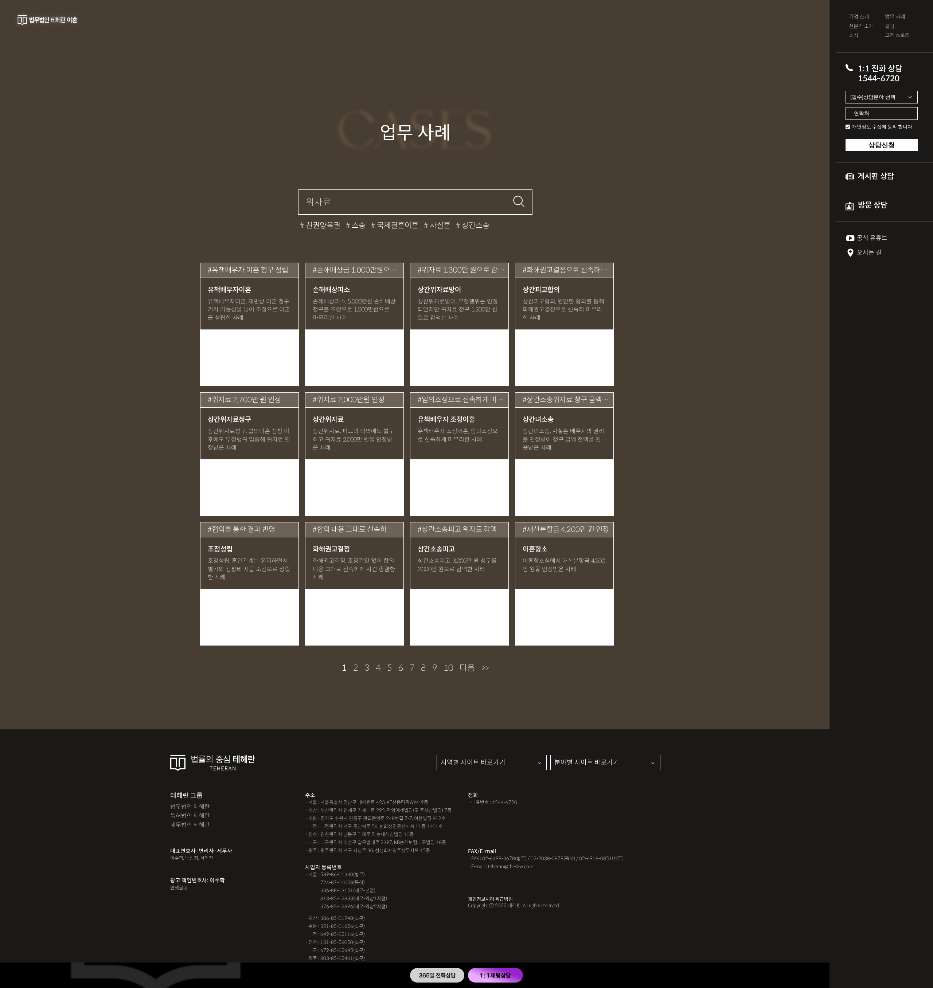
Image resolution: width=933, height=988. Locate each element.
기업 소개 (859, 17)
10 (448, 668)
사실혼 (439, 225)
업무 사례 (895, 17)
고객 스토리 (897, 35)
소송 (358, 225)
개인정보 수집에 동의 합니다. (882, 126)
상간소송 (474, 225)
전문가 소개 (861, 26)
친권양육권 (322, 225)
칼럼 (889, 26)
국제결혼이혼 (396, 225)
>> (485, 668)
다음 (467, 668)
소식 (853, 35)
